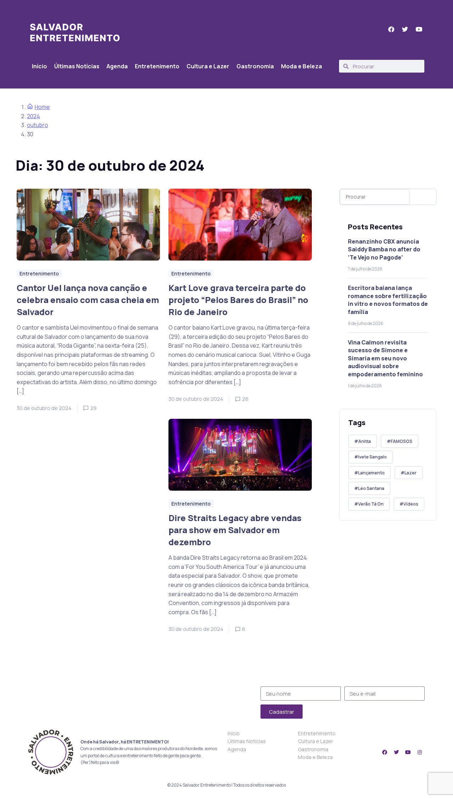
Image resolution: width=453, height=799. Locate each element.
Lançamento (371, 473)
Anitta (364, 441)
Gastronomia (255, 66)
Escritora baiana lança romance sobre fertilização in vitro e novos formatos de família (388, 299)
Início (39, 66)
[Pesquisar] (424, 197)
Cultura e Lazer (208, 66)
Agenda (117, 66)
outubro (37, 125)
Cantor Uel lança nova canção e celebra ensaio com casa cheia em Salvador (88, 299)
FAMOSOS (401, 441)
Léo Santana (371, 488)
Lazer (411, 473)
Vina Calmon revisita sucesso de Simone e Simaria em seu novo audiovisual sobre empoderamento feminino (385, 358)
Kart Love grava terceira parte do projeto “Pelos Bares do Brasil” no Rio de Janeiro (238, 299)
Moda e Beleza (301, 66)
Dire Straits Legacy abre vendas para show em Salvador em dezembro (235, 529)
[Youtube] (408, 752)
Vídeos (410, 504)
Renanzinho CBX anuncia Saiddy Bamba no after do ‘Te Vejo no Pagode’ (384, 249)
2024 (33, 116)
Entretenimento (157, 66)
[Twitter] (396, 752)
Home (42, 107)
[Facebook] (385, 752)
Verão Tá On (371, 504)
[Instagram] (420, 752)
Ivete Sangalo (372, 457)
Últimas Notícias (76, 66)
